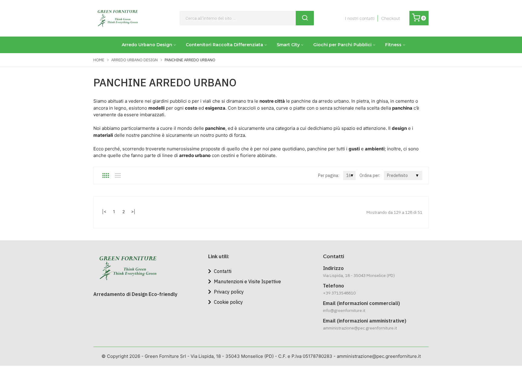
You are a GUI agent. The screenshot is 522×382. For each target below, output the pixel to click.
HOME (98, 60)
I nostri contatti (360, 18)
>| (133, 211)
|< (104, 211)
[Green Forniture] (117, 18)
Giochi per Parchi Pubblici (342, 44)
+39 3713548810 (339, 293)
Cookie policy (228, 302)
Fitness (393, 44)
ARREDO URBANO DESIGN (134, 60)
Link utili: (218, 256)
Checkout (390, 18)
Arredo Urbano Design (147, 44)
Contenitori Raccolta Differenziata (224, 44)
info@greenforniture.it (344, 310)
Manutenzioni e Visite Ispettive (247, 281)
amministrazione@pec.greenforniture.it (360, 328)
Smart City (288, 44)
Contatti (222, 271)
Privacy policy (228, 292)
